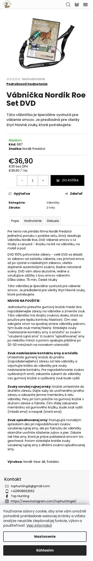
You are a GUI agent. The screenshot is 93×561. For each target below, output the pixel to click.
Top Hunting (20, 496)
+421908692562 (22, 491)
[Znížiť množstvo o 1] (22, 180)
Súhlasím (45, 550)
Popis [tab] (15, 221)
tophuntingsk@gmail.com (30, 486)
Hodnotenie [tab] (33, 221)
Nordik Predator (33, 149)
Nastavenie (45, 536)
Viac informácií (39, 525)
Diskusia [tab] (53, 221)
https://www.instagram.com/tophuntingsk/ (44, 501)
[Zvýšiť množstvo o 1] (43, 180)
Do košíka (70, 180)
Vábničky (52, 203)
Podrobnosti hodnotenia (26, 84)
